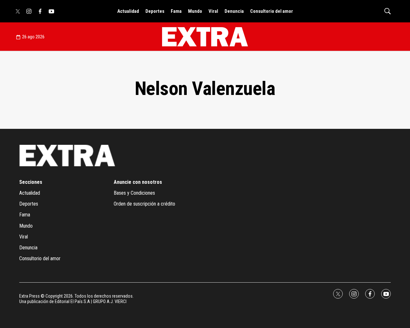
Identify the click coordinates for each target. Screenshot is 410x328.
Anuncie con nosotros (138, 182)
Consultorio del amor (271, 11)
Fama (176, 11)
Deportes (154, 11)
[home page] (205, 36)
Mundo (195, 11)
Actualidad (128, 11)
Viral (213, 11)
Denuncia (234, 11)
